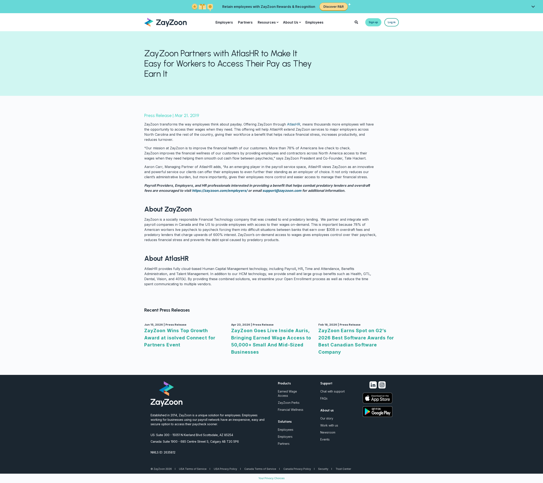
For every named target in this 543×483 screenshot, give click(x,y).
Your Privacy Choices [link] (271, 478)
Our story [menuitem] (326, 418)
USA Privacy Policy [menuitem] (225, 468)
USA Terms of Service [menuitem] (193, 468)
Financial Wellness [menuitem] (290, 409)
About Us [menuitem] (290, 22)
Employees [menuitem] (314, 22)
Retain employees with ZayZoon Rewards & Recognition (268, 6)
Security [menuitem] (323, 468)
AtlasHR (293, 124)
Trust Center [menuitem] (343, 468)
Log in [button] (391, 22)
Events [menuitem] (325, 439)
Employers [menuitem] (224, 22)
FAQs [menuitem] (323, 398)
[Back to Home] (165, 22)
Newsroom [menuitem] (327, 432)
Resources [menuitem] (267, 22)
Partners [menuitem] (245, 22)
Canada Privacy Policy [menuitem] (297, 468)
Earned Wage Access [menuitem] (287, 393)
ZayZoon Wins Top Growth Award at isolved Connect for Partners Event (180, 337)
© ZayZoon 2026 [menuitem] (161, 468)
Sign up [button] (373, 22)
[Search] (357, 22)
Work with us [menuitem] (329, 425)
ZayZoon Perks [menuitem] (288, 402)
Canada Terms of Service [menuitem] (260, 468)
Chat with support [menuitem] (332, 391)
